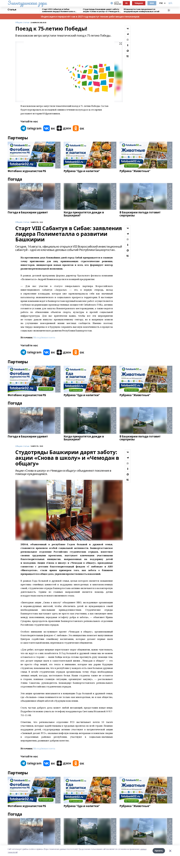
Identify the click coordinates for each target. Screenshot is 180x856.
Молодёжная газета (44, 337)
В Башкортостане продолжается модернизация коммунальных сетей (141, 10)
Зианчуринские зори (27, 3)
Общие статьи (22, 22)
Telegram (138, 3)
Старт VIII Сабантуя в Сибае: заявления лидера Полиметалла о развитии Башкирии (58, 10)
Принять (159, 850)
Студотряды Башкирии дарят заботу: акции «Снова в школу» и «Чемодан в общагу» (101, 10)
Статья (12, 9)
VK (126, 3)
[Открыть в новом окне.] (31, 128)
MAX (152, 3)
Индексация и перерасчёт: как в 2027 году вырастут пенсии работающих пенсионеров (90, 16)
